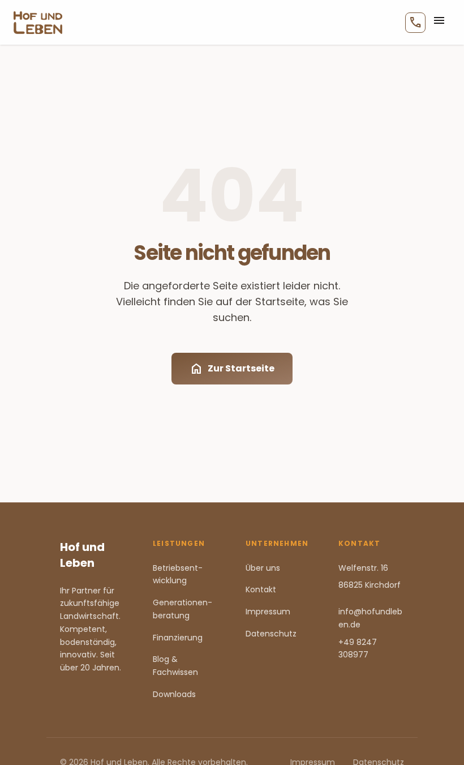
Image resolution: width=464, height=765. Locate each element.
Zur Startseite (232, 369)
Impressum (268, 611)
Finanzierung (178, 637)
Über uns (263, 568)
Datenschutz (271, 633)
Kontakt (261, 589)
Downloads (174, 694)
